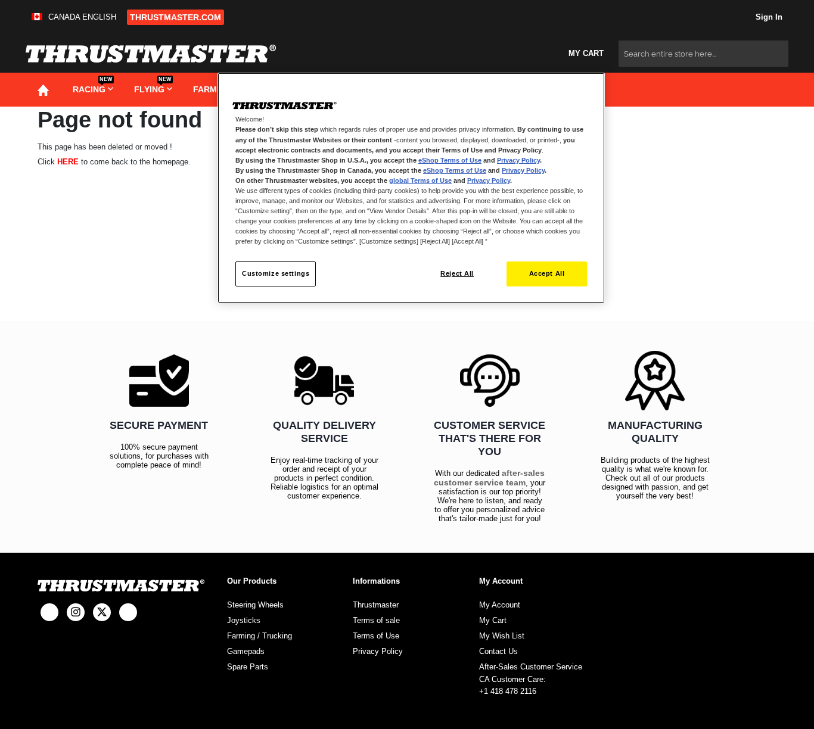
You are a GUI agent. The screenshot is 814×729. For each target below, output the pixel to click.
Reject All (457, 273)
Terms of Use (376, 635)
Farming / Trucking (259, 635)
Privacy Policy (378, 651)
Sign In (767, 17)
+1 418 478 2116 (507, 691)
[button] (76, 17)
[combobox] (703, 53)
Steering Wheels (255, 604)
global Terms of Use (420, 180)
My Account (499, 604)
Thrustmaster (376, 604)
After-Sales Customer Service (530, 666)
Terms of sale (376, 620)
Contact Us (498, 651)
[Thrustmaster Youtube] (128, 612)
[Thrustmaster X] (102, 612)
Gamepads (246, 651)
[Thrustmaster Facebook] (49, 612)
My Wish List (501, 635)
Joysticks (243, 620)
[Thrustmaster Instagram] (76, 612)
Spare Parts (247, 666)
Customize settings (275, 273)
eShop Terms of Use (449, 160)
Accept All (547, 273)
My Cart (493, 620)
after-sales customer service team (489, 477)
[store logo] (151, 54)
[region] (411, 188)
